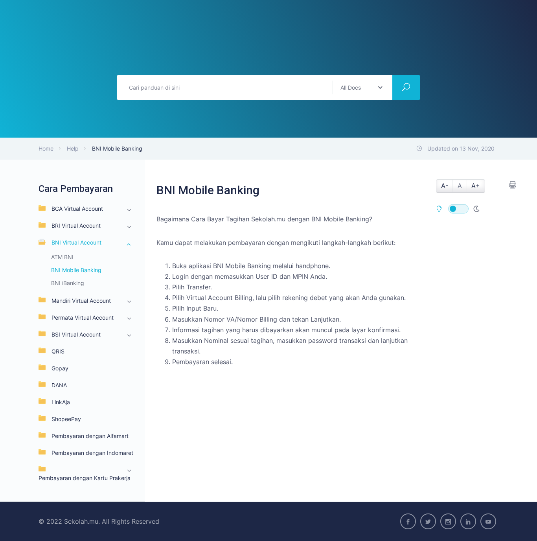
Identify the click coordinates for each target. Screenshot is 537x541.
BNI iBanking (67, 283)
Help (73, 148)
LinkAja (60, 402)
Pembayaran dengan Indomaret (92, 452)
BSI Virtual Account (76, 334)
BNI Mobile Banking (76, 270)
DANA (59, 385)
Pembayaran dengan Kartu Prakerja (85, 478)
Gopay (59, 368)
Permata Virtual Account (82, 317)
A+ (475, 186)
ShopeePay (66, 419)
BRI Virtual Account (76, 225)
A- (444, 186)
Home (46, 148)
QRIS (57, 351)
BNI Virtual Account (76, 242)
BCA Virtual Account (77, 208)
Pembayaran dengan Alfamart (90, 435)
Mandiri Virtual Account (81, 300)
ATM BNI (62, 257)
